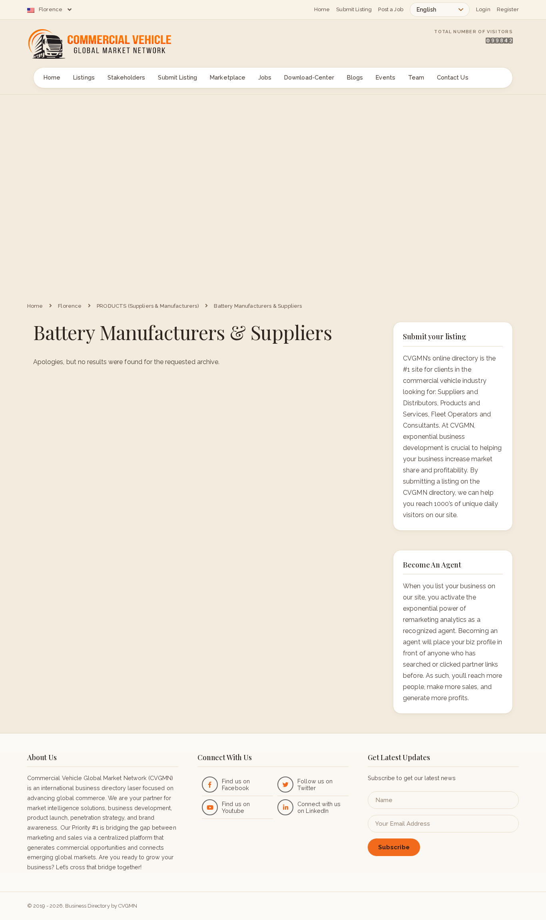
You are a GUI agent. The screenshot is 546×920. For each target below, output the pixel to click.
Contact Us (452, 77)
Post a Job (390, 9)
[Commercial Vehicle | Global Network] (109, 44)
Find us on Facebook (235, 784)
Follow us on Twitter (315, 784)
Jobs (264, 77)
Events (385, 77)
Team (416, 77)
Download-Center (309, 77)
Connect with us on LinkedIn (319, 807)
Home (322, 9)
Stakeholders (126, 77)
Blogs (355, 77)
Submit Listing (354, 9)
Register (508, 9)
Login (483, 9)
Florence (50, 9)
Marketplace (227, 77)
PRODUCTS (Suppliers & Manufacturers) (148, 306)
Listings (83, 77)
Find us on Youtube (235, 807)
